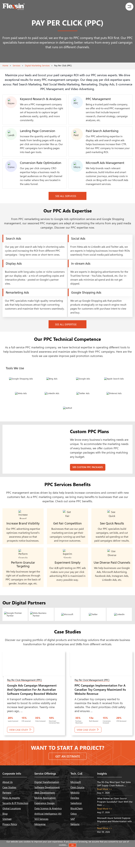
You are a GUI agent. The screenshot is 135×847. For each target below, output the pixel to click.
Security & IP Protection (15, 803)
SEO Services (41, 819)
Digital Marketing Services (37, 65)
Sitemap (7, 819)
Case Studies (9, 787)
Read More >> (104, 789)
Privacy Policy (9, 824)
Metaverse (40, 824)
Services (16, 65)
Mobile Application (44, 797)
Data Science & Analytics (48, 808)
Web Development (44, 792)
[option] (34, 695)
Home (5, 65)
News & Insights (11, 797)
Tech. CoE (76, 773)
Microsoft (75, 782)
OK (72, 845)
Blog (5, 813)
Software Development (47, 787)
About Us (7, 782)
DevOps (74, 797)
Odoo (73, 813)
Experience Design (44, 803)
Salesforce (76, 803)
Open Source (77, 787)
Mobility (75, 792)
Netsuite (75, 824)
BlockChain (76, 808)
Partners (6, 792)
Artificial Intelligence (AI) (48, 813)
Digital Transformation (46, 782)
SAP (72, 819)
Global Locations (11, 808)
